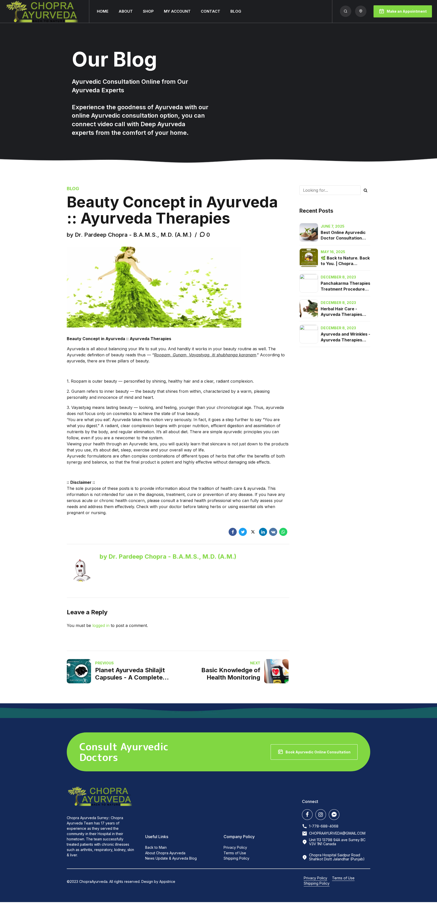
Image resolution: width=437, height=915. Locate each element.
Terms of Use (235, 853)
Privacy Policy (235, 847)
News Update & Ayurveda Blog (171, 858)
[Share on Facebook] (233, 532)
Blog (235, 11)
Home (102, 11)
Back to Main (156, 847)
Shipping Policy (236, 858)
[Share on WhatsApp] (283, 532)
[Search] (345, 11)
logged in (101, 625)
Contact (210, 11)
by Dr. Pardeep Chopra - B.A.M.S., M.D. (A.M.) (129, 234)
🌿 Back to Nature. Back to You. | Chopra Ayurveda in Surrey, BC (345, 263)
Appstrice (167, 881)
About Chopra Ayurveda (165, 853)
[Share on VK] (273, 532)
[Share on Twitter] (243, 532)
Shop (148, 11)
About (126, 11)
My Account (177, 11)
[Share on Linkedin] (263, 532)
